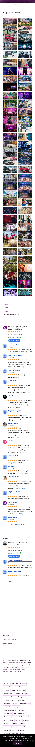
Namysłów (7, 717)
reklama (22, 723)
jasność (15, 703)
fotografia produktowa (22, 693)
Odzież (14, 717)
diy (17, 683)
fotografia (6, 690)
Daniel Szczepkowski (15, 355)
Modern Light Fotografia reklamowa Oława (17, 328)
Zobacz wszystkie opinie (17, 524)
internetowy (7, 703)
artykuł (6, 683)
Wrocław (15, 733)
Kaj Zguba (11, 466)
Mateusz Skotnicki (14, 477)
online (28, 717)
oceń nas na (13, 340)
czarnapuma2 (12, 517)
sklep (14, 727)
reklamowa (7, 727)
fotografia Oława (8, 693)
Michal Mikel (12, 381)
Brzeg (12, 683)
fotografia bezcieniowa (18, 690)
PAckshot (18, 720)
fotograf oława (20, 700)
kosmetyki (16, 707)
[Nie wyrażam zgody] (33, 741)
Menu (18, 5)
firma (10, 687)
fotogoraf (17, 687)
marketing (21, 710)
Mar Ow (10, 441)
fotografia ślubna (8, 700)
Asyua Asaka (12, 502)
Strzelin (6, 730)
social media (21, 727)
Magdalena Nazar (14, 492)
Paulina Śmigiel (13, 423)
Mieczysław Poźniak (15, 345)
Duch (5, 687)
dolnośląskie (23, 683)
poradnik (6, 723)
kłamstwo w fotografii (10, 710)
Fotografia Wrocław (24, 697)
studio (12, 730)
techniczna (7, 733)
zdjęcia (22, 733)
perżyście (26, 720)
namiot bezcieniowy (19, 713)
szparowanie (20, 730)
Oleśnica (21, 717)
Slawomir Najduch (14, 370)
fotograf (24, 687)
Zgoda (17, 743)
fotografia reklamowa (10, 697)
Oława (11, 720)
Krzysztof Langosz (14, 411)
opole (5, 720)
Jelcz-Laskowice (25, 703)
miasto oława (8, 713)
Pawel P (10, 396)
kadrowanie (7, 707)
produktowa (14, 723)
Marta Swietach (13, 456)
